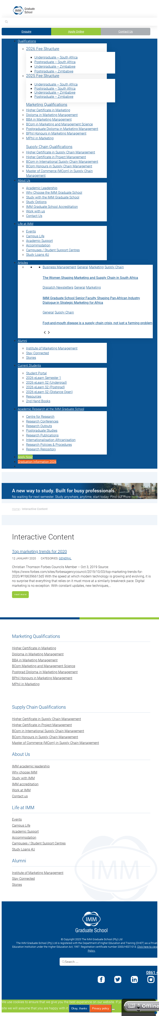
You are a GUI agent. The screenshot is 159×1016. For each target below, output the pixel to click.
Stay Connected (37, 353)
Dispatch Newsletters (58, 287)
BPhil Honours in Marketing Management (56, 133)
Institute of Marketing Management (51, 348)
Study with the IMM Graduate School (52, 197)
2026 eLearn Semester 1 (43, 377)
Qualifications (27, 41)
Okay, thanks (79, 1008)
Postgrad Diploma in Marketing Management (45, 672)
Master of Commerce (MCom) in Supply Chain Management (55, 742)
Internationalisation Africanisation (51, 440)
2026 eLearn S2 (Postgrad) (45, 387)
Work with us (35, 211)
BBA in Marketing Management (49, 119)
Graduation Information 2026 (37, 462)
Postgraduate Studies (41, 430)
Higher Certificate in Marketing (48, 110)
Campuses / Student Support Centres (53, 250)
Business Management (59, 267)
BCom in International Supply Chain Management (62, 161)
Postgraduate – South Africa (55, 62)
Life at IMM (25, 224)
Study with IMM (23, 778)
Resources (33, 396)
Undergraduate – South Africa (56, 57)
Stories (31, 357)
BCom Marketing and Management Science (43, 666)
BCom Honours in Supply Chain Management (59, 166)
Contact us (20, 796)
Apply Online (76, 31)
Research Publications (42, 435)
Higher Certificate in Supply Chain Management (60, 152)
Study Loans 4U (37, 254)
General (82, 267)
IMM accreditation (25, 784)
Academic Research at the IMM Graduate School (51, 409)
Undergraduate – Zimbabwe (54, 66)
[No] (113, 1009)
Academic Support (39, 240)
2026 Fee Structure (42, 49)
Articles (23, 262)
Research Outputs (39, 426)
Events (31, 231)
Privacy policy (100, 1008)
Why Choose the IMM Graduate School (54, 192)
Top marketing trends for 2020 (39, 551)
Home (16, 509)
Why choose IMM (24, 772)
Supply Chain (114, 267)
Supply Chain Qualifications (49, 147)
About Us (24, 180)
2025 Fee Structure (42, 76)
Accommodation (38, 245)
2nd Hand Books (38, 401)
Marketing (96, 267)
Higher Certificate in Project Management (56, 157)
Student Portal (36, 373)
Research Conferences (42, 421)
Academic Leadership (41, 188)
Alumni (22, 340)
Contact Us (125, 31)
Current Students (29, 365)
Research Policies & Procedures (49, 444)
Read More (20, 594)
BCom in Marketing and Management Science (59, 124)
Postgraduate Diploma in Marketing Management (62, 128)
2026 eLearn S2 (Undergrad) (46, 382)
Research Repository (41, 449)
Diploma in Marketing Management (52, 115)
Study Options (36, 202)
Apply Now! (25, 457)
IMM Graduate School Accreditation (52, 206)
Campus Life (35, 236)
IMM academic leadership (31, 766)
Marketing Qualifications (46, 104)
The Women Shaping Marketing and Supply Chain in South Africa (90, 277)
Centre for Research (40, 416)
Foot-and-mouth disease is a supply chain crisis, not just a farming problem (97, 323)
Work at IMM (21, 790)
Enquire (26, 31)
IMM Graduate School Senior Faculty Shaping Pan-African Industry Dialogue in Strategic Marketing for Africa (91, 300)
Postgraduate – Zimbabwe (53, 71)
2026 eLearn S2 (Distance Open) (49, 392)
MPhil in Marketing (40, 138)
